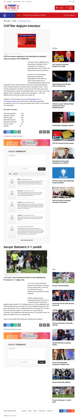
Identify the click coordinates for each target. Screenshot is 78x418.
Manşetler (9, 1)
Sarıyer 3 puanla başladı (29, 15)
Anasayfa (7, 21)
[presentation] (9, 15)
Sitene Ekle (28, 1)
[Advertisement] (15, 70)
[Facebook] (5, 131)
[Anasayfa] (4, 1)
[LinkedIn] (11, 131)
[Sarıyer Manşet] (12, 7)
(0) (24, 186)
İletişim (35, 411)
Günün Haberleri (16, 1)
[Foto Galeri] (73, 1)
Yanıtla (20, 186)
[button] (40, 131)
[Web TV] (70, 1)
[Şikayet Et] (43, 186)
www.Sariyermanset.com (11, 101)
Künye (29, 411)
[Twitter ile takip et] (65, 410)
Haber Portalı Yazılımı (11, 415)
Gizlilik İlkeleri (42, 411)
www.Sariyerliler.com (32, 99)
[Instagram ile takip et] (69, 410)
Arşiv (23, 1)
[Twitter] (8, 131)
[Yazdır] (19, 131)
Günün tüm (69, 15)
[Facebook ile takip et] (61, 410)
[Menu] (57, 7)
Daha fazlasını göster (27, 240)
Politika (14, 21)
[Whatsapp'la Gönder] (15, 131)
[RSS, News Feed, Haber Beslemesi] (72, 410)
